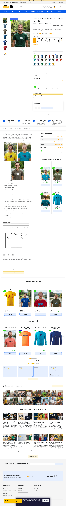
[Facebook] (54, 476)
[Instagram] (57, 476)
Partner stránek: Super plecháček (8, 495)
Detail (45, 185)
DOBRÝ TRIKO (48, 111)
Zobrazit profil (57, 386)
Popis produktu (5, 128)
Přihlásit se (59, 464)
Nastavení (20, 504)
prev (3, 338)
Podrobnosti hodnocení (47, 23)
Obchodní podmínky (23, 2)
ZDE (24, 217)
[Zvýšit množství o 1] (39, 108)
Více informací (50, 33)
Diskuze (11, 128)
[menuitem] (6, 11)
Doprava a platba (15, 2)
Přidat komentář (13, 272)
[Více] (60, 11)
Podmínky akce (39, 90)
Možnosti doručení (60, 84)
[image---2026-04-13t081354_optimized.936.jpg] (17, 170)
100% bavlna (60, 147)
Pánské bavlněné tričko (58, 144)
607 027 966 (47, 6)
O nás (4, 2)
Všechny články (33, 456)
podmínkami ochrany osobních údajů (46, 466)
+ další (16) (5, 54)
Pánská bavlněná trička (58, 141)
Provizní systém (5, 493)
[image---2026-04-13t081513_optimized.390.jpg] (24, 151)
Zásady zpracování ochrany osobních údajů (9, 491)
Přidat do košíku (47, 108)
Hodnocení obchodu (33, 361)
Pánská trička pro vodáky (58, 139)
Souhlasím (46, 500)
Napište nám (36, 488)
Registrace (61, 2)
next (63, 338)
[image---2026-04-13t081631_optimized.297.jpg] (10, 151)
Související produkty (18, 128)
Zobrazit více (33, 378)
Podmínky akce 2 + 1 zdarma (23, 492)
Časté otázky (8, 2)
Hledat (40, 6)
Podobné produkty (27, 128)
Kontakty (35, 490)
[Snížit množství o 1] (36, 108)
